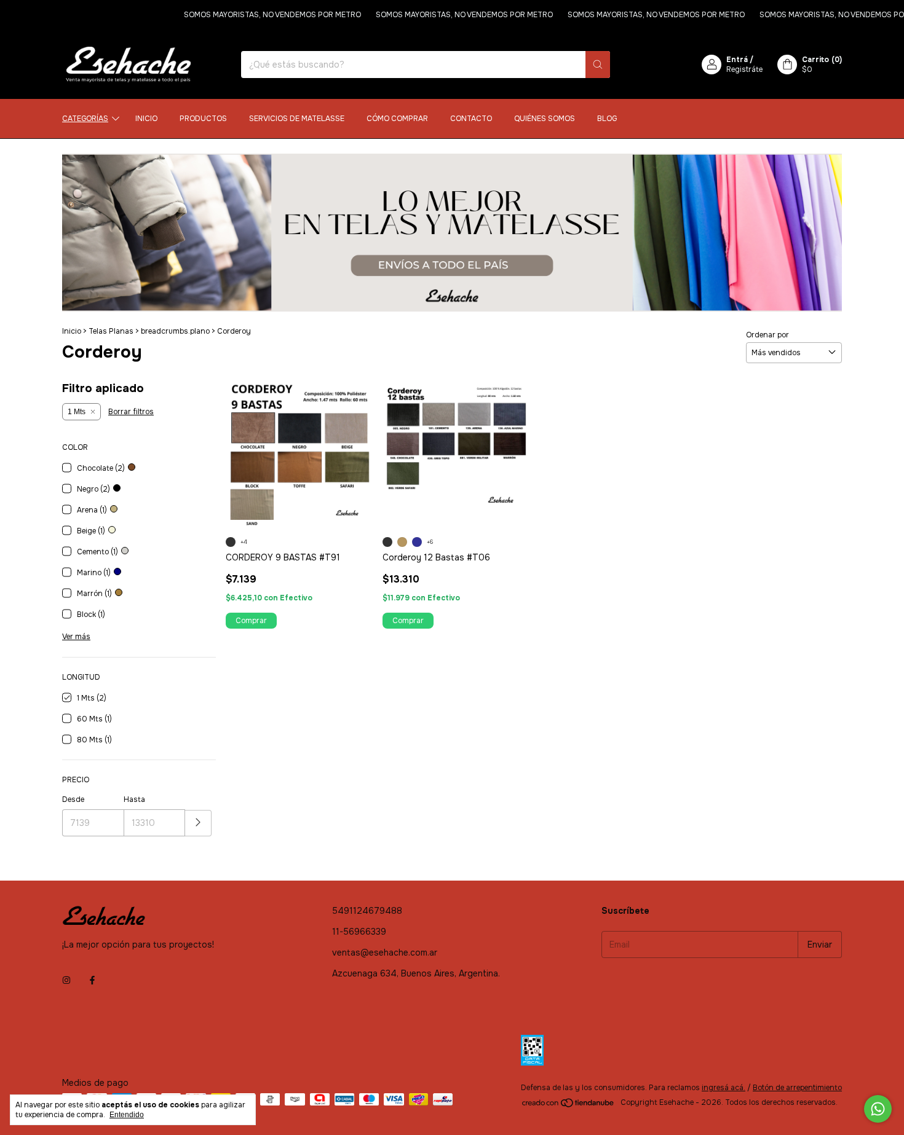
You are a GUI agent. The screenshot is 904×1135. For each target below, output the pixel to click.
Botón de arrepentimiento (797, 1088)
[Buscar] (597, 64)
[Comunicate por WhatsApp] (878, 1109)
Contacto (471, 119)
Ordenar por (767, 335)
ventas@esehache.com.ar (384, 952)
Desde (73, 799)
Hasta (134, 799)
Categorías (85, 119)
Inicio (146, 119)
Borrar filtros (131, 412)
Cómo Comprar (397, 119)
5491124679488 (367, 910)
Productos (203, 119)
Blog (607, 119)
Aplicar (198, 823)
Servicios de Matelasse (296, 119)
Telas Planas (111, 331)
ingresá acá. (723, 1088)
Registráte (744, 69)
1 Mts (76, 411)
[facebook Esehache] (92, 980)
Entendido (126, 1114)
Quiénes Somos (544, 119)
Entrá (737, 60)
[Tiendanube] (568, 1105)
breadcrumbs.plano (175, 331)
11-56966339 (359, 931)
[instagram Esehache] (66, 980)
